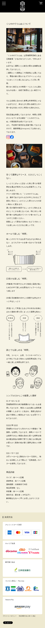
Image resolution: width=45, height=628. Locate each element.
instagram (25, 128)
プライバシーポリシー (9, 616)
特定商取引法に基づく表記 (27, 616)
